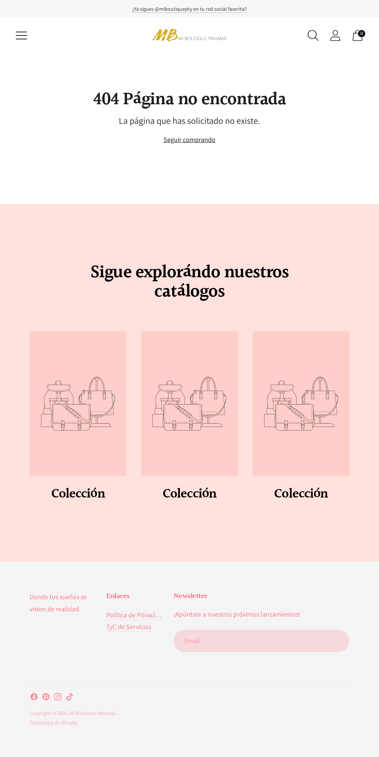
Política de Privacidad (136, 615)
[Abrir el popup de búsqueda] (313, 35)
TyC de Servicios (128, 626)
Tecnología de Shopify (53, 722)
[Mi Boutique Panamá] (189, 35)
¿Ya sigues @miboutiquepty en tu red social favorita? (189, 9)
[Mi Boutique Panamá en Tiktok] (69, 698)
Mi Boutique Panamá (92, 713)
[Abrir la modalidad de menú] (21, 35)
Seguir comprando (189, 139)
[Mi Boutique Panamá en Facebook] (34, 698)
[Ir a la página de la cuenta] (335, 35)
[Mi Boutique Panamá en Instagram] (57, 698)
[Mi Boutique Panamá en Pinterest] (45, 698)
